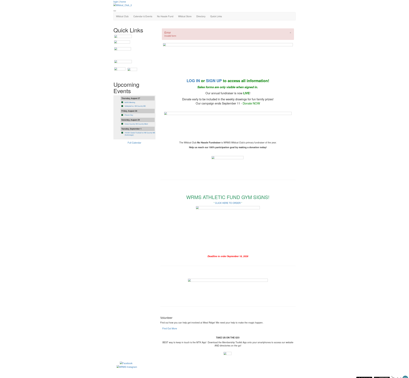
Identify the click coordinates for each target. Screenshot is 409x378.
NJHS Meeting (130, 102)
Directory (200, 16)
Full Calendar (134, 142)
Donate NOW (251, 103)
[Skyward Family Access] (122, 51)
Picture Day (129, 115)
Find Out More (169, 328)
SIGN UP (214, 80)
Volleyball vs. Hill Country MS (135, 106)
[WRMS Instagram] (127, 366)
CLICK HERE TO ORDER (228, 202)
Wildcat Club (122, 16)
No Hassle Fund (165, 16)
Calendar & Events (142, 16)
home (123, 1)
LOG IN (193, 80)
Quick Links (216, 16)
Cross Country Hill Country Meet (136, 124)
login (115, 1)
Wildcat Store (185, 16)
